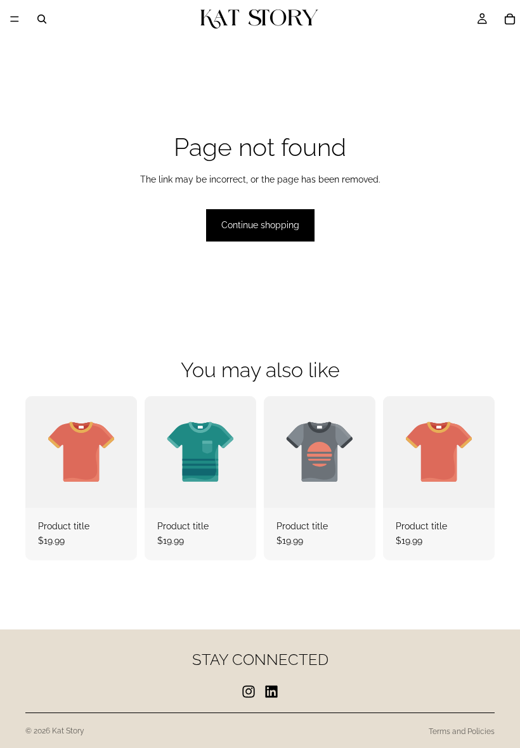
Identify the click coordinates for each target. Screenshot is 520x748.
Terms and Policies (462, 731)
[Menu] (14, 19)
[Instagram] (248, 691)
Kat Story (68, 730)
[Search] (42, 19)
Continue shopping (260, 225)
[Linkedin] (271, 691)
